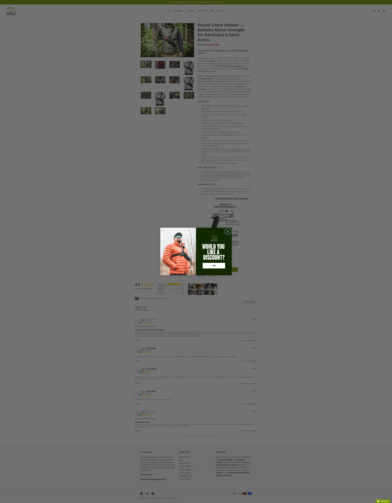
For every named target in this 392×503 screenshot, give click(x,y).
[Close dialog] (228, 232)
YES (213, 266)
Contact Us (383, 501)
